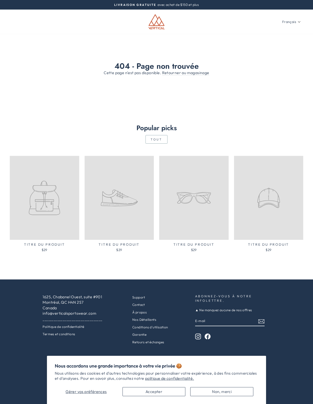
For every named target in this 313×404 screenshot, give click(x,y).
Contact (138, 304)
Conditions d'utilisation (150, 327)
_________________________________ (72, 319)
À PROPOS (68, 21)
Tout (156, 139)
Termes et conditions (59, 334)
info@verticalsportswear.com (69, 313)
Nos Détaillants (144, 319)
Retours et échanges (148, 342)
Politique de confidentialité (63, 326)
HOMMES (42, 21)
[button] (291, 22)
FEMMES (18, 21)
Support (138, 297)
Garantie (139, 334)
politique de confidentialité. (169, 378)
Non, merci (222, 391)
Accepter (153, 391)
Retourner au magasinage (185, 72)
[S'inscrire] (261, 321)
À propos (139, 312)
